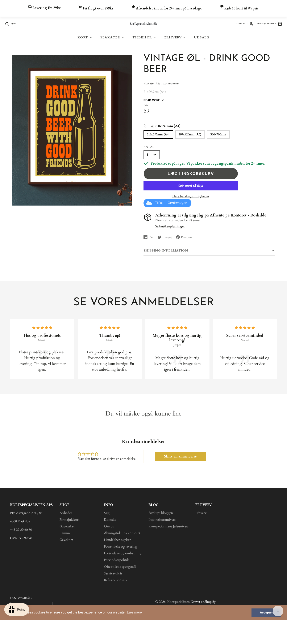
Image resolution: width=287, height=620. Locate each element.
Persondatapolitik (116, 560)
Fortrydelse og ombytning (122, 553)
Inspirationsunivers (162, 519)
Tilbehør (142, 37)
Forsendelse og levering (120, 546)
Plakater (110, 37)
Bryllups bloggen (161, 513)
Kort (83, 37)
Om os (109, 526)
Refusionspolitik (115, 580)
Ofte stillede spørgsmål (120, 566)
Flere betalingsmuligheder (190, 196)
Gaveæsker (67, 526)
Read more (152, 100)
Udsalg (201, 37)
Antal (149, 147)
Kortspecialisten (178, 601)
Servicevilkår (113, 573)
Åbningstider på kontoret (122, 533)
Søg (106, 513)
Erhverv (173, 37)
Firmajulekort (69, 519)
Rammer (65, 533)
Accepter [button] (266, 612)
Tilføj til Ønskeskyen (171, 203)
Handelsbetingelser (117, 539)
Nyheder (65, 513)
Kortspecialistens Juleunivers (168, 526)
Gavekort (66, 539)
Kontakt (110, 519)
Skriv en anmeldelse (180, 456)
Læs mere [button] (134, 612)
